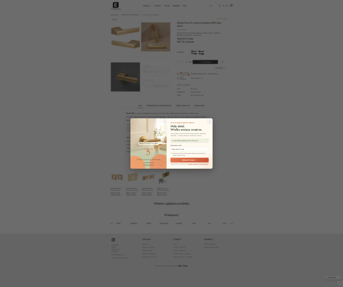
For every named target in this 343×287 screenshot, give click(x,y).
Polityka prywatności (203, 164)
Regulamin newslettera (193, 164)
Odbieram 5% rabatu (189, 160)
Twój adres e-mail (176, 145)
